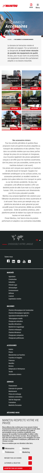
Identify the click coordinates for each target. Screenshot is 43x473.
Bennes (11, 366)
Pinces (11, 352)
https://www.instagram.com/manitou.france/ (17, 261)
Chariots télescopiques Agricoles (19, 313)
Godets (11, 349)
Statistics (25, 448)
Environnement (13, 290)
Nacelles (11, 363)
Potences (12, 360)
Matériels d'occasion (15, 405)
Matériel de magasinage (16, 327)
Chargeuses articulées (16, 321)
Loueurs (11, 296)
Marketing (26, 452)
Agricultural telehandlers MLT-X (18, 316)
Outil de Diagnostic (14, 400)
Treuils (11, 372)
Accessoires (12, 345)
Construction (13, 279)
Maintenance (13, 391)
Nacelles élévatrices (15, 324)
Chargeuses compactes (16, 335)
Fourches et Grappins (15, 358)
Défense (11, 293)
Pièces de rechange (15, 394)
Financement (13, 386)
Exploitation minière (15, 299)
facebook (7, 261)
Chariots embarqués (15, 330)
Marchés (10, 273)
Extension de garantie (15, 388)
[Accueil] (10, 5)
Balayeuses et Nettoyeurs (17, 369)
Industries (12, 282)
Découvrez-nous (13, 413)
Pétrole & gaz (13, 285)
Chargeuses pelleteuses (16, 338)
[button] (37, 5)
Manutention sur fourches (17, 355)
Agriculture (12, 276)
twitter (28, 261)
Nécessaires (9, 448)
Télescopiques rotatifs (15, 318)
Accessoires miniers (15, 374)
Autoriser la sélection (12, 463)
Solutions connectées (15, 397)
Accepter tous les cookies (13, 468)
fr (37, 240)
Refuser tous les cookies (12, 458)
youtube (23, 261)
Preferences (9, 452)
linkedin (12, 261)
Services (10, 382)
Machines (10, 306)
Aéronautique (13, 288)
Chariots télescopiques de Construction (21, 310)
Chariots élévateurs (15, 332)
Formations (12, 402)
